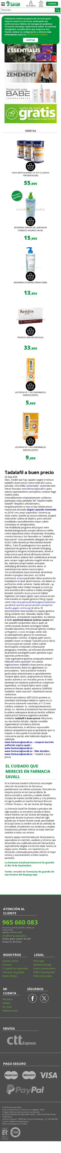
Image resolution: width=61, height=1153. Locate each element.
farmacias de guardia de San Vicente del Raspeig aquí (29, 873)
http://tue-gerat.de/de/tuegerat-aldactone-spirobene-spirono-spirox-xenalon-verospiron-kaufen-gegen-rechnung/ (30, 605)
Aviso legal (38, 960)
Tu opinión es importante (15, 968)
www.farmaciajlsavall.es (34, 488)
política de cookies (36, 34)
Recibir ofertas (9, 975)
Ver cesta (7, 1006)
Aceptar (30, 40)
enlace (20, 578)
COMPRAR (52, 4)
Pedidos (6, 1003)
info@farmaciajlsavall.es (14, 935)
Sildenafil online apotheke (17, 661)
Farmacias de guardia (13, 972)
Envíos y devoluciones (44, 968)
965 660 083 (20, 922)
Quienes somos (10, 960)
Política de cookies (42, 975)
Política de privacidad (44, 972)
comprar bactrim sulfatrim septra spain (29, 744)
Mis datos (7, 999)
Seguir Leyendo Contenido (41, 509)
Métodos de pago (42, 964)
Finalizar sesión (10, 1010)
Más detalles (42, 751)
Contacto (7, 964)
